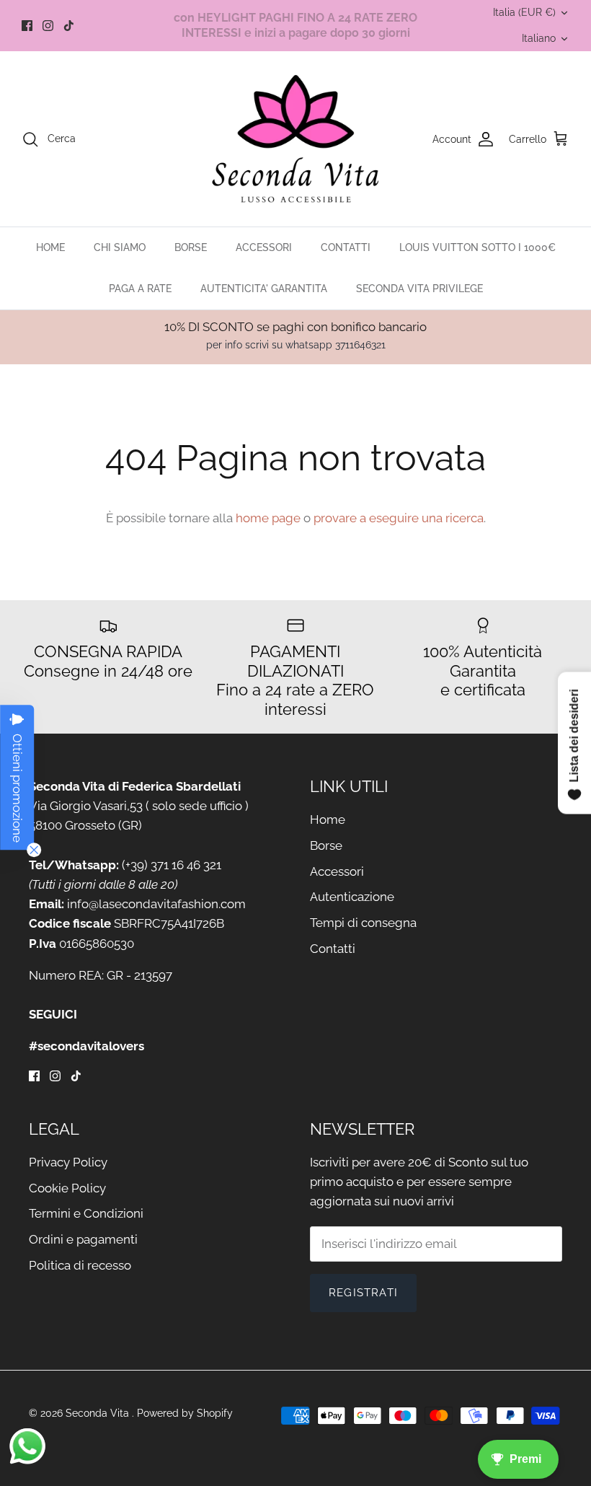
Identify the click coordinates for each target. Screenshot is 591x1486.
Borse (326, 845)
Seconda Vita (99, 1413)
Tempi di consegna (363, 922)
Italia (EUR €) (524, 12)
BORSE (190, 247)
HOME (50, 247)
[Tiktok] (68, 25)
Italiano (539, 38)
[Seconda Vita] (296, 139)
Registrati (363, 1292)
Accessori (337, 871)
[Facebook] (27, 25)
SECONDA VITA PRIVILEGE (419, 288)
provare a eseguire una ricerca (399, 518)
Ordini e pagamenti (83, 1239)
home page (268, 518)
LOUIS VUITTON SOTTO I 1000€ (477, 247)
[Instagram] (48, 25)
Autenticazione (352, 896)
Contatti (332, 948)
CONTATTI (345, 247)
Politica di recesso (80, 1265)
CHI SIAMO (120, 247)
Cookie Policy (67, 1188)
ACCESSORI (264, 247)
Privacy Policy (68, 1162)
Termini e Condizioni (86, 1213)
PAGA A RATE (140, 288)
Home (327, 819)
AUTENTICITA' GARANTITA (263, 288)
